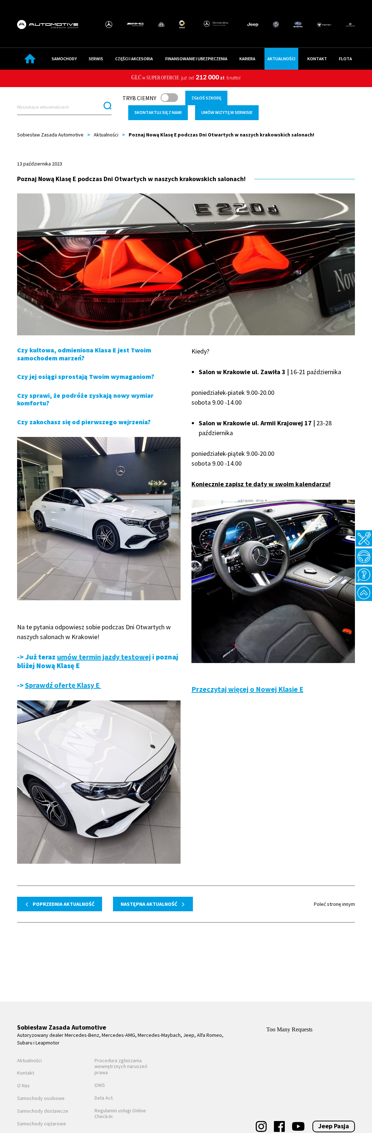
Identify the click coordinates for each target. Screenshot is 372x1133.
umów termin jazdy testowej (104, 656)
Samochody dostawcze (42, 1111)
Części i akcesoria (134, 58)
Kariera (247, 58)
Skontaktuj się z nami (158, 112)
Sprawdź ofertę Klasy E (63, 685)
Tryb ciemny (139, 98)
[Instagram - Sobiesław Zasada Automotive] (261, 1126)
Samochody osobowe (41, 1098)
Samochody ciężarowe (41, 1124)
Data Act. (104, 1098)
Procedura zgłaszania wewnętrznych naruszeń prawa (120, 1067)
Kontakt (317, 58)
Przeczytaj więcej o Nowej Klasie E (247, 689)
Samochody (64, 58)
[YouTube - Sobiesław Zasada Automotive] (298, 1126)
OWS (99, 1085)
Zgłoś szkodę (206, 98)
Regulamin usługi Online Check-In (120, 1114)
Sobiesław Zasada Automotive (50, 134)
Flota (345, 58)
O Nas (23, 1086)
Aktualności (281, 58)
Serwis (96, 58)
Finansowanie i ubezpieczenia (196, 58)
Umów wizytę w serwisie (226, 112)
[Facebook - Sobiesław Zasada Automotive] (279, 1126)
